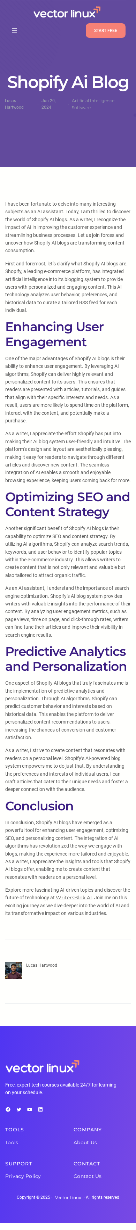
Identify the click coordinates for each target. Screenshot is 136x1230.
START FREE (105, 30)
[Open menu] (14, 30)
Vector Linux (68, 1197)
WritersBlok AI (74, 897)
